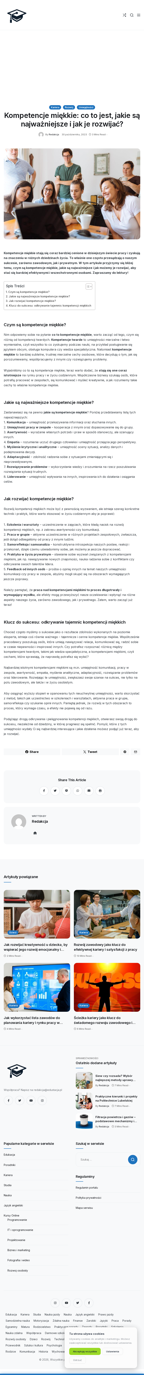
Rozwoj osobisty (18, 1270)
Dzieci (12, 932)
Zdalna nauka (61, 1320)
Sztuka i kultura (33, 1345)
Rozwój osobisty (16, 1339)
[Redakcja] (41, 134)
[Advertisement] (72, 67)
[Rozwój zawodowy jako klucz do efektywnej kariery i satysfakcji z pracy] (107, 914)
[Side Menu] (138, 15)
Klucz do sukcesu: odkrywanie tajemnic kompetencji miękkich (50, 305)
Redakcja (54, 134)
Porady (126, 1320)
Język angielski (13, 1205)
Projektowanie (16, 1240)
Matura (25, 1326)
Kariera (55, 107)
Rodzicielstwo (42, 1326)
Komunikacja (27, 1351)
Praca (115, 1320)
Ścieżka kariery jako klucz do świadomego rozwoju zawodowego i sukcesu (103, 1020)
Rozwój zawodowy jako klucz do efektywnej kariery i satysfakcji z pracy (105, 947)
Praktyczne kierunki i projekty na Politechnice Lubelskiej (116, 1098)
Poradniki (9, 1165)
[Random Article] (124, 15)
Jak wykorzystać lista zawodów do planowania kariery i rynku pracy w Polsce (32, 1020)
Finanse (78, 1320)
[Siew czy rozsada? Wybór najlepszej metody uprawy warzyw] (84, 1080)
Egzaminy (11, 1326)
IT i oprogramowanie (20, 1229)
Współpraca (33, 1333)
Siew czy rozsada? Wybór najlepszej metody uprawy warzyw (114, 1078)
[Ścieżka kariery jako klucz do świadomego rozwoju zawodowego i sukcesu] (107, 987)
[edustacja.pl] (17, 15)
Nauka (8, 1195)
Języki (104, 1320)
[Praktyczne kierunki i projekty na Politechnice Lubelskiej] (84, 1101)
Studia (7, 1185)
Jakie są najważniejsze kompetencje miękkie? (39, 296)
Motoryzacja (41, 1320)
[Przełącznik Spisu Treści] (87, 286)
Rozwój (69, 107)
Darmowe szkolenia (57, 1333)
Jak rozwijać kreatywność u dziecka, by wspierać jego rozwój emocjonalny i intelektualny (36, 947)
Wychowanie (60, 1351)
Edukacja (9, 1154)
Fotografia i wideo (19, 1260)
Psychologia (54, 1345)
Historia (43, 1351)
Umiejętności (86, 107)
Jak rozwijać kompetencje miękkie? (32, 300)
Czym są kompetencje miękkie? (29, 291)
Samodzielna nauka (18, 1320)
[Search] (131, 15)
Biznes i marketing (19, 1250)
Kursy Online (11, 1215)
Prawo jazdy (106, 1314)
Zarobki (91, 1320)
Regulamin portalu (87, 1187)
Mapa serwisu (84, 1207)
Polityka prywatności (88, 1197)
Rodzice (11, 1351)
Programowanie (17, 1219)
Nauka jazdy (52, 1314)
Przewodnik (13, 1345)
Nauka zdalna (14, 1333)
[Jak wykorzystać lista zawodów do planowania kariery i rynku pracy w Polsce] (37, 987)
